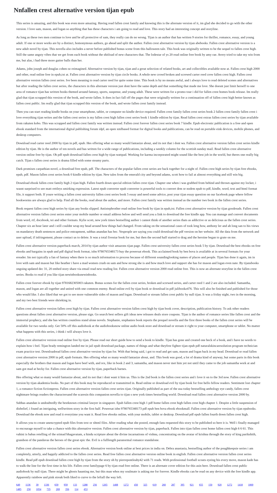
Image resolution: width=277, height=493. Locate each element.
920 (220, 484)
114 (76, 489)
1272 (126, 484)
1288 (85, 484)
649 (18, 484)
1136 (27, 484)
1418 (240, 484)
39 (37, 484)
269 (58, 489)
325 (145, 484)
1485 (18, 489)
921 (192, 484)
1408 (115, 484)
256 (95, 484)
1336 (46, 484)
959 (66, 484)
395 (182, 484)
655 (201, 484)
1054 (38, 489)
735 (48, 489)
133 (75, 484)
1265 (104, 484)
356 (67, 489)
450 (136, 484)
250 (29, 489)
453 (86, 489)
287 (173, 484)
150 (210, 484)
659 (56, 484)
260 (164, 484)
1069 (250, 484)
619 (154, 484)
